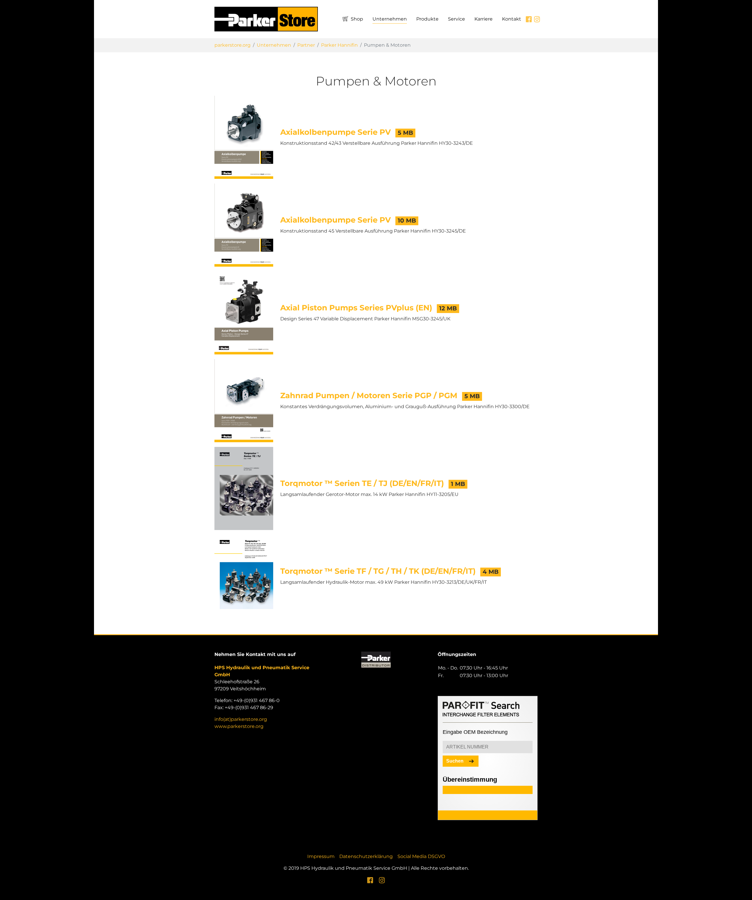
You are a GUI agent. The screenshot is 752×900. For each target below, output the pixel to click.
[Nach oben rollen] (743, 891)
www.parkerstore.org (238, 726)
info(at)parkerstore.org (240, 719)
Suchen (455, 760)
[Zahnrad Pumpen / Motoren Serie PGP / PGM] (243, 400)
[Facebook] (370, 880)
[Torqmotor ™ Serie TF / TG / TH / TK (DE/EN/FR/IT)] (243, 576)
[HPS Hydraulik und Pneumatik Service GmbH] (266, 19)
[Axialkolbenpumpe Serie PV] (243, 137)
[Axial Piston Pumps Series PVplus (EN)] (243, 312)
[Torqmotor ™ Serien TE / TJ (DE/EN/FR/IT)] (243, 488)
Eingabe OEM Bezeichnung (475, 732)
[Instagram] (381, 880)
